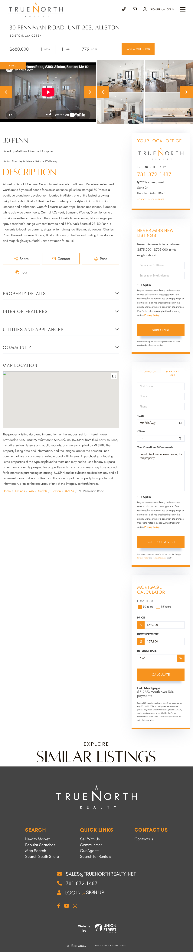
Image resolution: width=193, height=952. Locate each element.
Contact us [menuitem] (143, 839)
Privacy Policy (151, 315)
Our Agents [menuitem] (89, 850)
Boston (56, 491)
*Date (141, 415)
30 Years (148, 606)
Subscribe (161, 330)
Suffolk (42, 491)
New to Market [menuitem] (37, 839)
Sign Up (155, 9)
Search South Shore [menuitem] (42, 856)
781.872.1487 (81, 883)
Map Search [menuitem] (35, 850)
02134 (69, 491)
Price (141, 617)
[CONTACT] (138, 49)
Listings (20, 491)
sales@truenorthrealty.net (101, 874)
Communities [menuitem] (91, 845)
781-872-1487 (154, 174)
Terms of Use (119, 945)
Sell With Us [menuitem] (90, 839)
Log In (169, 9)
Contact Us (143, 199)
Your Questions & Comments (155, 447)
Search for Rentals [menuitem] (95, 856)
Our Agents (158, 199)
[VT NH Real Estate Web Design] (105, 928)
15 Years (166, 606)
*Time (141, 431)
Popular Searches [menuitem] (40, 845)
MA (31, 491)
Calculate (161, 674)
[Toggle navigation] (182, 9)
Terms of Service (159, 558)
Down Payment (148, 634)
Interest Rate (147, 650)
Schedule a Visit (172, 373)
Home (7, 491)
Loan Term (145, 601)
